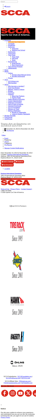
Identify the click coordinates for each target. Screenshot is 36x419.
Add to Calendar (8, 162)
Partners (11, 94)
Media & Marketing (14, 111)
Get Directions (8, 165)
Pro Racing (10, 130)
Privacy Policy (15, 189)
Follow (4, 135)
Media (6, 71)
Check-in (20, 162)
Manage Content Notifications (14, 148)
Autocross (11, 47)
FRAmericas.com (24, 381)
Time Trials (11, 55)
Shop (6, 79)
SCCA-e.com (25, 378)
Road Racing (12, 61)
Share (5, 151)
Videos (10, 73)
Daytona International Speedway (18, 154)
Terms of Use (5, 189)
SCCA (6, 141)
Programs (7, 40)
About (6, 84)
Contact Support (26, 189)
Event (6, 138)
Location (7, 168)
